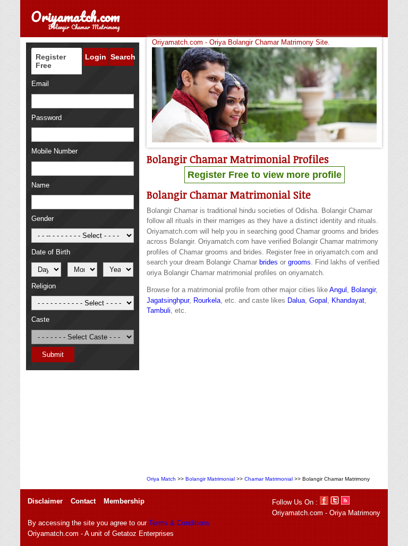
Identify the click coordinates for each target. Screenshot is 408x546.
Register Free (51, 61)
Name (40, 185)
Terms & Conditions (179, 523)
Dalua (296, 300)
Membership (124, 501)
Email (40, 84)
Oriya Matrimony (354, 513)
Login (95, 57)
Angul (338, 290)
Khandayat (348, 300)
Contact (83, 501)
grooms (299, 262)
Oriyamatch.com (75, 16)
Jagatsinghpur (168, 300)
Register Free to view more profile (265, 174)
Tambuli (159, 310)
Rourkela (206, 300)
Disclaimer (45, 501)
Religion (43, 286)
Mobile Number (54, 151)
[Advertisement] (264, 396)
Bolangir (363, 290)
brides (268, 262)
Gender (42, 219)
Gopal (318, 300)
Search (121, 57)
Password (46, 118)
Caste (40, 319)
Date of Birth (50, 252)
